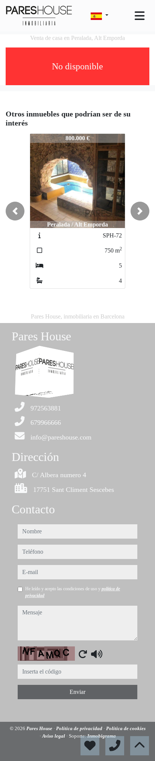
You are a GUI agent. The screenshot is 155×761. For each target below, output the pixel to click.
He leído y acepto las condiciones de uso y (72, 592)
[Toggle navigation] (139, 16)
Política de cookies (126, 728)
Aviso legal (54, 736)
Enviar (77, 692)
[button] (15, 211)
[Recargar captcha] (83, 653)
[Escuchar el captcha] (97, 653)
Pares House (39, 728)
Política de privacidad (79, 728)
